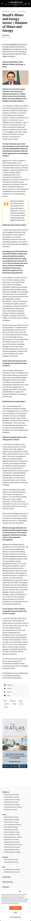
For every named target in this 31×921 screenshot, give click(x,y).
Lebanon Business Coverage (12, 804)
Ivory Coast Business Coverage (12, 824)
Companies (13, 700)
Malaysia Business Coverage (12, 872)
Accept (15, 908)
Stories (21, 704)
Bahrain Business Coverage (11, 794)
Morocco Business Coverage (12, 834)
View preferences (15, 917)
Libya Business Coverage (11, 829)
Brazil (5, 700)
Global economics (7, 882)
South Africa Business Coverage (12, 844)
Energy (21, 700)
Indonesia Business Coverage (12, 869)
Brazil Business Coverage (11, 859)
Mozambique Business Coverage (13, 837)
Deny (15, 912)
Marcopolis (5, 887)
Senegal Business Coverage (11, 842)
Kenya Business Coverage (11, 827)
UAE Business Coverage (10, 809)
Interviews (6, 704)
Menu (2, 4)
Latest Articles (6, 877)
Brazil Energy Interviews (9, 11)
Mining (14, 704)
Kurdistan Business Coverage (12, 799)
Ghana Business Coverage (11, 822)
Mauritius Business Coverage (12, 832)
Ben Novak (5, 35)
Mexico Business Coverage (11, 862)
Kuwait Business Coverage (11, 802)
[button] (20, 891)
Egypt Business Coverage (11, 817)
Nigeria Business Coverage (11, 839)
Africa (4, 814)
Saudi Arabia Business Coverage (13, 807)
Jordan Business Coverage (11, 797)
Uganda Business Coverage (11, 849)
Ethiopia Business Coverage (11, 819)
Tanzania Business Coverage (12, 847)
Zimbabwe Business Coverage (12, 852)
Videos (5, 707)
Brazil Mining (22, 11)
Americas (5, 857)
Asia (3, 867)
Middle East (5, 792)
